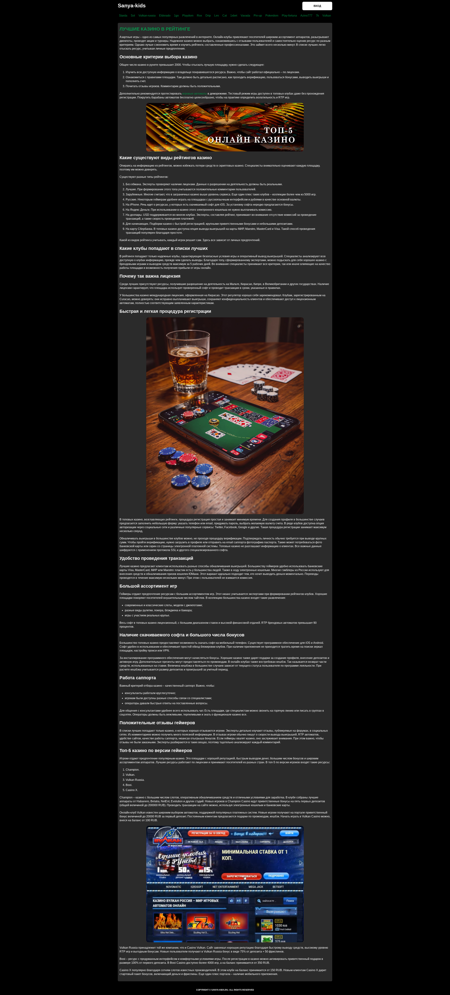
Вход (317, 5)
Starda (123, 15)
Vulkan (326, 15)
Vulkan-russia (147, 15)
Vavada (245, 15)
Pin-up (258, 15)
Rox (199, 15)
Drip (208, 15)
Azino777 (306, 15)
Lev (216, 15)
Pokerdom (271, 15)
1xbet (233, 15)
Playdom (187, 15)
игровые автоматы (194, 93)
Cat (224, 15)
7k (317, 15)
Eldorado (165, 15)
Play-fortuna (289, 15)
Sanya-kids (132, 5)
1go (176, 15)
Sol (133, 15)
